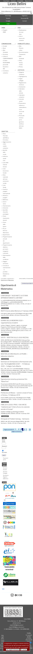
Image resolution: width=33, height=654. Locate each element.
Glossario (13, 1)
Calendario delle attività (22, 91)
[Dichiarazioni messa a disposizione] (3, 507)
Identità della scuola (5, 152)
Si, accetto (23, 649)
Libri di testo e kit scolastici (22, 38)
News (4, 48)
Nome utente (3, 440)
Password (4, 446)
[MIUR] (3, 522)
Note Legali (2, 636)
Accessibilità (20, 1)
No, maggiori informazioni (13, 649)
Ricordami (4, 452)
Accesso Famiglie (4, 472)
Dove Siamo (6, 1)
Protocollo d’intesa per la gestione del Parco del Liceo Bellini (21, 122)
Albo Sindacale (5, 51)
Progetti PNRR (5, 31)
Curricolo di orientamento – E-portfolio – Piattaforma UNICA (6, 271)
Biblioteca (5, 200)
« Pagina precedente (8, 430)
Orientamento (6, 206)
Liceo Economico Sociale (6, 171)
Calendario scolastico (22, 96)
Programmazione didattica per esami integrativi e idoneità (6, 249)
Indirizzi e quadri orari (5, 158)
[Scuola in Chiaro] (3, 517)
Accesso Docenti (4, 468)
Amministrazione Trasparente (22, 53)
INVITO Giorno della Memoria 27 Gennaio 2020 (17, 311)
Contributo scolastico (6, 72)
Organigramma (22, 76)
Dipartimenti (6, 235)
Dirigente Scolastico (21, 73)
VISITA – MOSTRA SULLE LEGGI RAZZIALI (15, 337)
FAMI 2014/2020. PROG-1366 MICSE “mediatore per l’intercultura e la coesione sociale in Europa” (15, 406)
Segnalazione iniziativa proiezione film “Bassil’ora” (14, 380)
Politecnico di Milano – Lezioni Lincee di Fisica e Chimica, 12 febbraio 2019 (16, 394)
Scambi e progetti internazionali (6, 191)
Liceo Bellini (17, 3)
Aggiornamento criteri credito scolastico (6, 145)
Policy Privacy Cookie (27, 2)
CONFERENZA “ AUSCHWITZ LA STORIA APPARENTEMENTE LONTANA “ (14, 296)
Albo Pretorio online (21, 48)
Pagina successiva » (17, 431)
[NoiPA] (3, 527)
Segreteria (24, 16)
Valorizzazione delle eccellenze (6, 257)
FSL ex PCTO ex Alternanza (6, 231)
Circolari (5, 46)
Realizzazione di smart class (22, 32)
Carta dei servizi (21, 100)
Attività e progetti (5, 196)
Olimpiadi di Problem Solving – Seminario (15, 419)
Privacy (21, 67)
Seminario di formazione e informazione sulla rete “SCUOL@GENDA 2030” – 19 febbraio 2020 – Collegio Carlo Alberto (16, 363)
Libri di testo (4, 203)
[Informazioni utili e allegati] (3, 504)
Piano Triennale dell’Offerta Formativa (6, 137)
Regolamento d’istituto (22, 84)
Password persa (4, 459)
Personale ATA (24, 18)
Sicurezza (5, 54)
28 (29, 430)
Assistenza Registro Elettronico (4, 477)
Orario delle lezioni (4, 224)
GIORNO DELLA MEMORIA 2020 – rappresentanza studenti (12, 321)
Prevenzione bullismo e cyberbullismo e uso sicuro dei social (22, 108)
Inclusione (5, 208)
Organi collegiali (21, 80)
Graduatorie (22, 87)
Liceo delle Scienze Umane (5, 165)
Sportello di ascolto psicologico (6, 212)
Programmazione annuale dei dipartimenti (6, 240)
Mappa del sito (28, 1)
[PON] (3, 487)
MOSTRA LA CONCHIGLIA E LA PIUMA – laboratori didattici (14, 355)
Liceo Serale (4, 186)
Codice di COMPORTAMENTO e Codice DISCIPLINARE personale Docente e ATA (6, 62)
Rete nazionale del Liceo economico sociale (6, 179)
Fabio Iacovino (29, 636)
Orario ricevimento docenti (6, 218)
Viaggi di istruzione (5, 262)
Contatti (24, 21)
